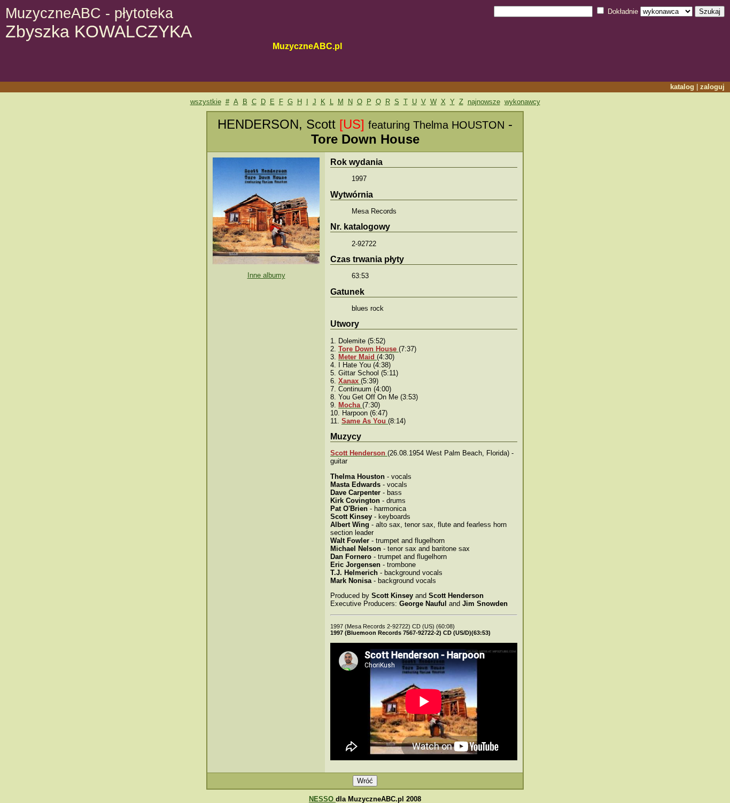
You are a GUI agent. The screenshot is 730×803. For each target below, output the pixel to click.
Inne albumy (266, 275)
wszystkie (205, 102)
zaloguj (712, 87)
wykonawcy (522, 102)
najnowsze (484, 102)
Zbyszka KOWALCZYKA (98, 23)
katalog (682, 87)
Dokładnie (623, 11)
